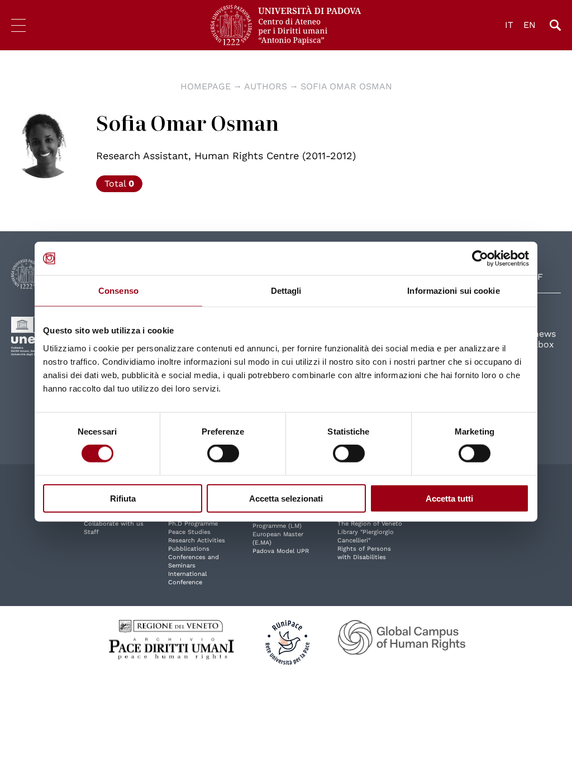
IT (509, 25)
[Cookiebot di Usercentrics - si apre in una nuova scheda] (480, 258)
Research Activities (196, 540)
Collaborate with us (114, 523)
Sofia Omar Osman (346, 86)
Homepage (205, 86)
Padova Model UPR (280, 551)
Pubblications (188, 548)
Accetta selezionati (286, 498)
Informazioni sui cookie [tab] (453, 290)
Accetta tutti (449, 498)
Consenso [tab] (118, 290)
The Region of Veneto (369, 523)
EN (529, 25)
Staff (91, 532)
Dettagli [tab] (286, 290)
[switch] (223, 453)
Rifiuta (123, 498)
